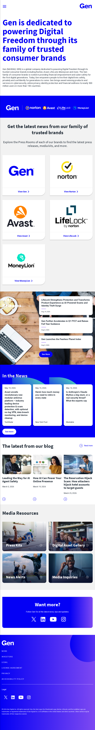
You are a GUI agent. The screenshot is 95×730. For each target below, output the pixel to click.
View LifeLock (69, 236)
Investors (7, 657)
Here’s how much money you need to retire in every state (47, 395)
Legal (5, 662)
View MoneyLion (22, 281)
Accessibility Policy (13, 679)
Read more (88, 445)
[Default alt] (8, 643)
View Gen (22, 191)
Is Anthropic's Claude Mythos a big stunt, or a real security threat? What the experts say (78, 396)
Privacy (6, 673)
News (4, 651)
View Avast (22, 236)
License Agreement (12, 668)
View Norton (70, 191)
